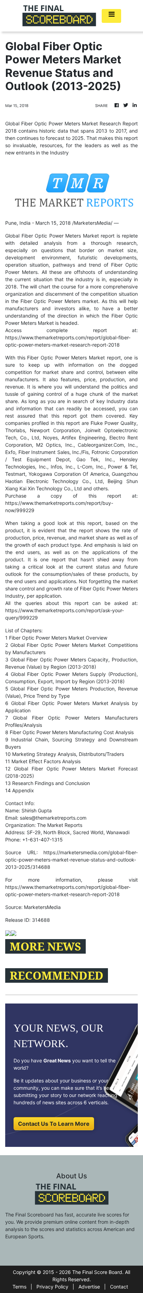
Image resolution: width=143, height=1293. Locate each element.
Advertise (89, 1287)
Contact (119, 1287)
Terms (19, 1287)
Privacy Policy (52, 1287)
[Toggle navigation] (111, 16)
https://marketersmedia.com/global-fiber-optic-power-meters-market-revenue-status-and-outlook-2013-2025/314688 (71, 859)
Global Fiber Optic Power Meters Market (52, 236)
